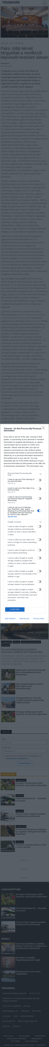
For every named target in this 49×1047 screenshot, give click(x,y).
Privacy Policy (38, 618)
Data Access (24, 618)
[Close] (44, 428)
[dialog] (24, 523)
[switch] (39, 480)
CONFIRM (14, 609)
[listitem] (24, 474)
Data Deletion (10, 618)
